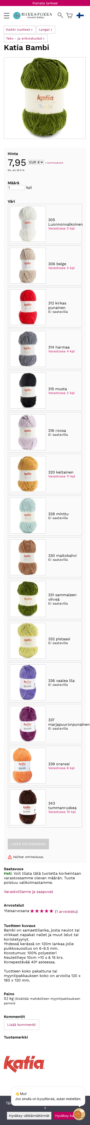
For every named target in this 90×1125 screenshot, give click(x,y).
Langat (45, 29)
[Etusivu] (34, 18)
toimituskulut (55, 162)
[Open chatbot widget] (79, 1114)
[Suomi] (81, 15)
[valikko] (6, 15)
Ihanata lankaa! (45, 3)
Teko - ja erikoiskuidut (25, 38)
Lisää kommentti (21, 1025)
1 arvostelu (66, 911)
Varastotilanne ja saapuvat (28, 891)
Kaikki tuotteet (19, 29)
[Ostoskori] (69, 15)
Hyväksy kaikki (67, 1116)
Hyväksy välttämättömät (29, 1116)
